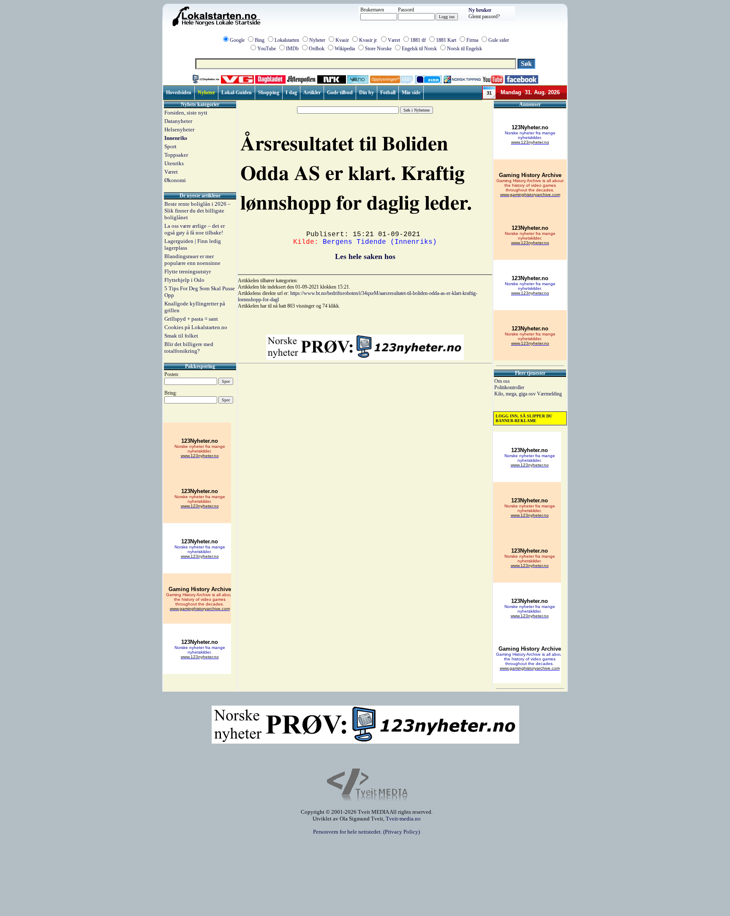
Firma (472, 40)
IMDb (292, 49)
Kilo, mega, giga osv (515, 394)
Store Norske (378, 49)
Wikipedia (345, 49)
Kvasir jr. (368, 40)
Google (237, 40)
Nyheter (317, 40)
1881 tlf (418, 40)
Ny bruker (480, 10)
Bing (259, 40)
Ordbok (316, 49)
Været (394, 40)
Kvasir (342, 40)
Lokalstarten (287, 40)
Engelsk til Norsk (419, 49)
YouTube (266, 49)
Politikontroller (509, 387)
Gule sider (498, 40)
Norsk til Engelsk (464, 49)
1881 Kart (446, 40)
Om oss (502, 381)
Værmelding (549, 394)
